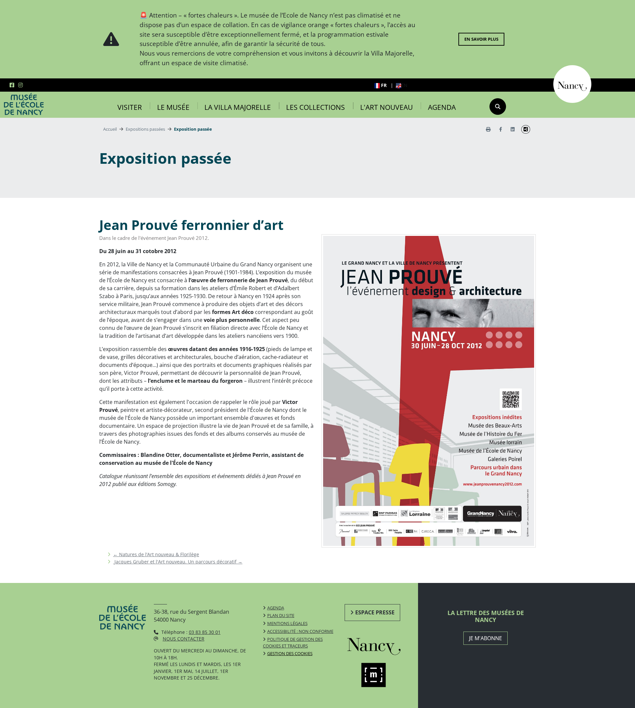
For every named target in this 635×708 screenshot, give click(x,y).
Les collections (315, 107)
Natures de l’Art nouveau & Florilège (156, 554)
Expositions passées (145, 129)
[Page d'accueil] (24, 104)
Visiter (129, 107)
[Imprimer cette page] (488, 129)
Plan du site (280, 615)
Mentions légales (287, 623)
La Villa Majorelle (237, 107)
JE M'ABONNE (485, 638)
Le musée (173, 107)
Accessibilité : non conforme (300, 631)
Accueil (110, 129)
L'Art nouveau (386, 107)
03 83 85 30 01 (205, 632)
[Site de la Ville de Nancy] (381, 645)
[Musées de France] (381, 675)
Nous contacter (183, 639)
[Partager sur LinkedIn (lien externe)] (513, 129)
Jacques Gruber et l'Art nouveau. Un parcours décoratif (177, 561)
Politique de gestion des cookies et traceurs (293, 642)
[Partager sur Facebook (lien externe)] (500, 129)
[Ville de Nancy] (572, 83)
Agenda (442, 107)
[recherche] (497, 106)
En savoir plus (481, 39)
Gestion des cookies (290, 653)
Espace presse (375, 612)
